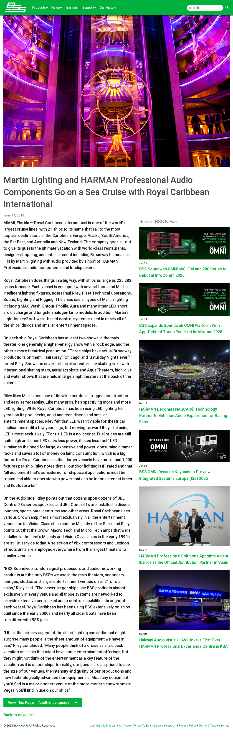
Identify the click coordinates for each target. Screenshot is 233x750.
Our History (108, 7)
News (55, 7)
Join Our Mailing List (103, 725)
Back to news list (18, 715)
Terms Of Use (207, 725)
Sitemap (224, 725)
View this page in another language (38, 702)
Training (71, 7)
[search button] (227, 5)
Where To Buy (142, 725)
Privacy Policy (187, 725)
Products (39, 7)
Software (125, 725)
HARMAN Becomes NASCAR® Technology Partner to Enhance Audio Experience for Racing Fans (183, 415)
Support (88, 7)
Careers (158, 725)
